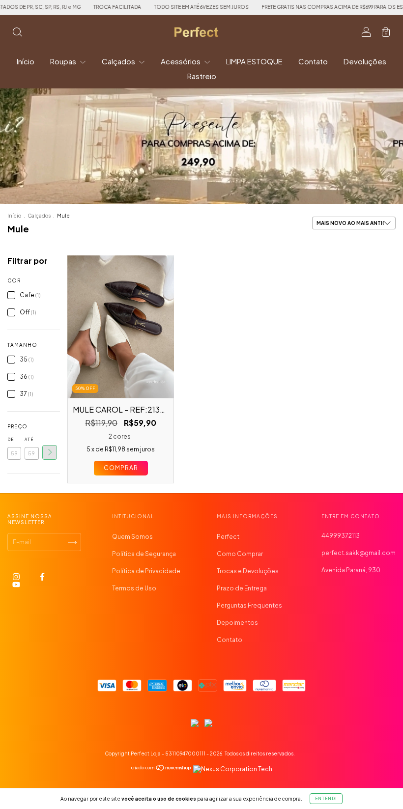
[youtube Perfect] (16, 584)
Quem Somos (132, 536)
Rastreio (201, 76)
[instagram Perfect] (16, 577)
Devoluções (365, 61)
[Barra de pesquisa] (17, 33)
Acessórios (181, 61)
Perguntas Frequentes (249, 605)
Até (29, 439)
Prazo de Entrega (242, 588)
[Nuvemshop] (161, 769)
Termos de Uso (134, 588)
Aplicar (49, 452)
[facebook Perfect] (42, 577)
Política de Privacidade (146, 571)
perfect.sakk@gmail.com (358, 553)
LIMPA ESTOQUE (254, 61)
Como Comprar (240, 554)
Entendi (326, 798)
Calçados (119, 61)
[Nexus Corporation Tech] (232, 769)
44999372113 (340, 535)
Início (25, 61)
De (10, 439)
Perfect (228, 536)
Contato (313, 61)
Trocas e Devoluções (248, 571)
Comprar (121, 468)
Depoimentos (237, 622)
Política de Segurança (144, 554)
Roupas (64, 61)
